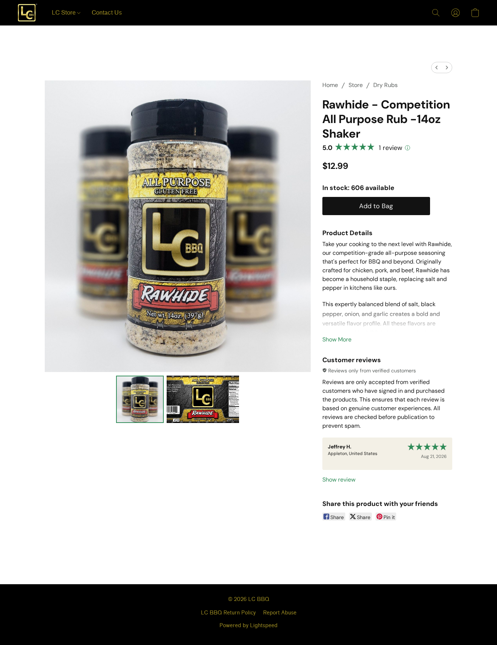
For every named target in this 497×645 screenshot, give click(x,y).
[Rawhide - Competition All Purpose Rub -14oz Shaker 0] (139, 399)
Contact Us (107, 12)
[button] (27, 13)
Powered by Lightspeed (248, 625)
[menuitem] (437, 67)
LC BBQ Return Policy (228, 613)
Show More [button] (336, 339)
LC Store (64, 12)
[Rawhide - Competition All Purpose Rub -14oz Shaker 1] (203, 399)
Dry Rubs (385, 85)
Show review (338, 479)
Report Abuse (280, 613)
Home (330, 85)
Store (356, 85)
